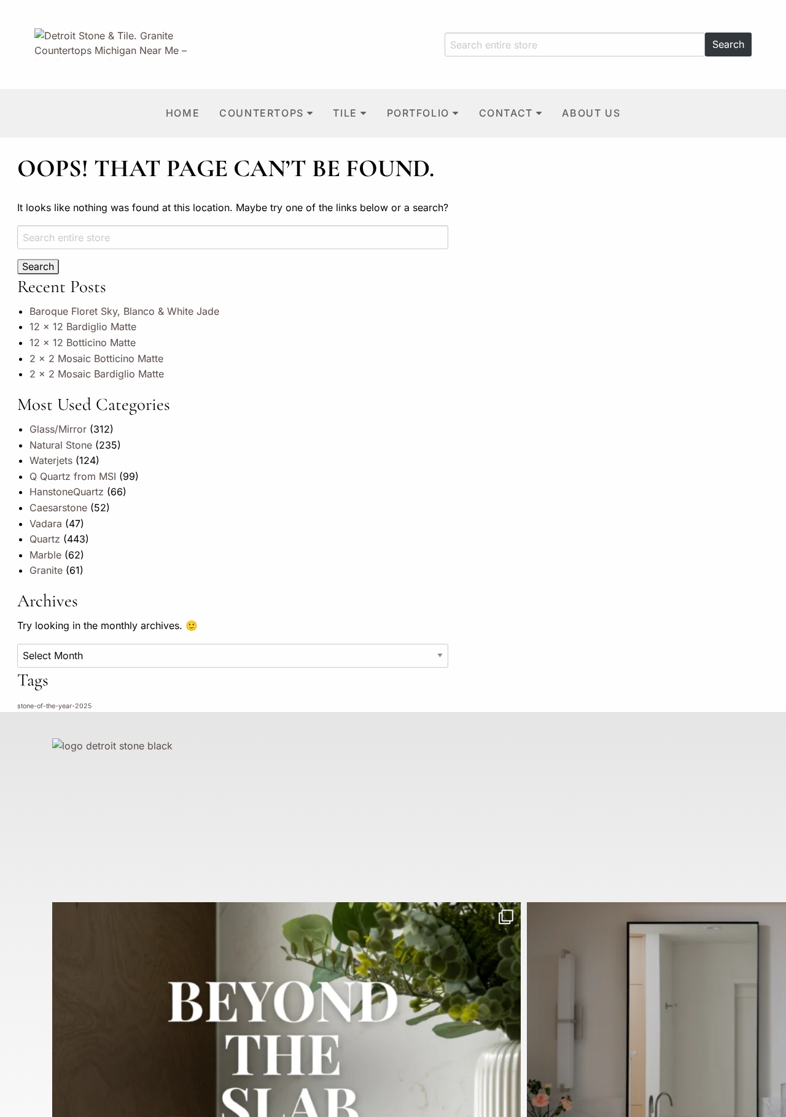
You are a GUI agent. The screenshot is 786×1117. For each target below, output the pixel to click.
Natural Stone (60, 445)
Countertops (261, 113)
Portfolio (418, 113)
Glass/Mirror (58, 429)
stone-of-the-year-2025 (54, 706)
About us (591, 113)
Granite (46, 570)
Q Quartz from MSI (72, 476)
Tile (345, 113)
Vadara (45, 523)
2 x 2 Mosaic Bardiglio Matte (96, 374)
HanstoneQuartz (66, 491)
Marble (45, 555)
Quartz (44, 539)
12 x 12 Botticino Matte (82, 342)
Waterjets (50, 460)
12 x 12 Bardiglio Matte (82, 326)
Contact (506, 113)
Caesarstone (58, 507)
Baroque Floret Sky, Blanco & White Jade (124, 311)
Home (183, 113)
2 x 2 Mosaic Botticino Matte (96, 358)
